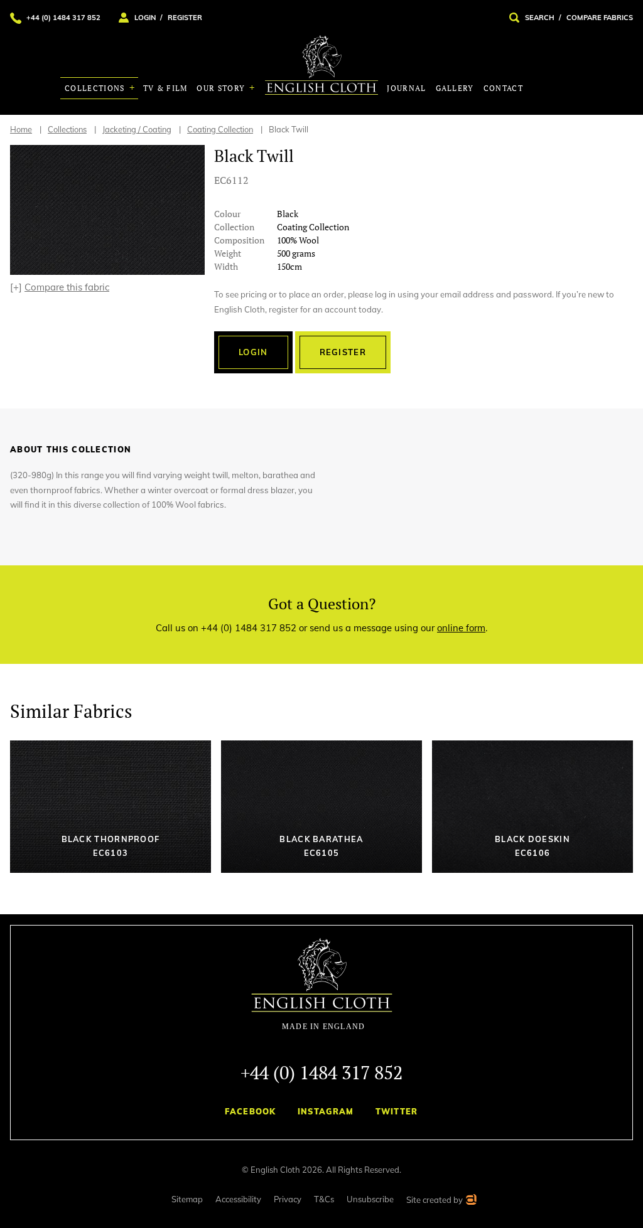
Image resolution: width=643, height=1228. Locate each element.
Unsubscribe (370, 1199)
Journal (406, 88)
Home (21, 129)
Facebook (250, 1111)
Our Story (222, 88)
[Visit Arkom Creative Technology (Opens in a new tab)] (471, 1201)
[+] (59, 287)
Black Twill (288, 129)
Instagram (326, 1111)
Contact (503, 88)
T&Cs (324, 1199)
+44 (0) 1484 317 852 (321, 1072)
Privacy (287, 1199)
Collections (96, 88)
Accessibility (238, 1199)
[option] (107, 210)
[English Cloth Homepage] (321, 984)
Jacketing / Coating (136, 129)
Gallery (455, 88)
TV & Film (165, 88)
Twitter (397, 1111)
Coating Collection (220, 129)
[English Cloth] (321, 65)
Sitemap (187, 1199)
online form (461, 628)
